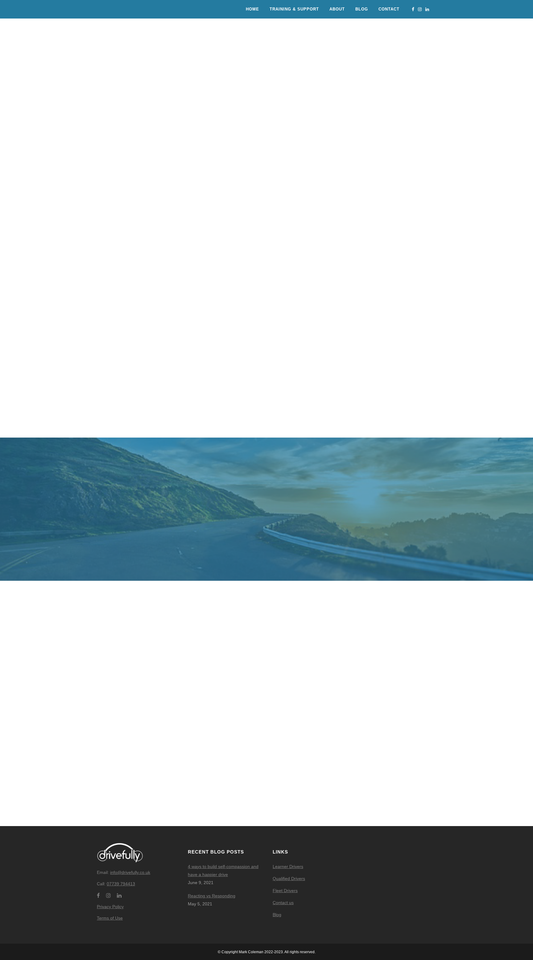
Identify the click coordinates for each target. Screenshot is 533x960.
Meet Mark (266, 719)
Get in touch (383, 719)
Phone (162, 172)
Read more (150, 719)
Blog (277, 914)
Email (200, 172)
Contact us (283, 902)
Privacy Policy (110, 906)
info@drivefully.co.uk (130, 872)
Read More (150, 380)
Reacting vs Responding (211, 895)
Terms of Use (110, 918)
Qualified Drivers (289, 878)
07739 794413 (121, 883)
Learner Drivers (288, 866)
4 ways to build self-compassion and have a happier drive (223, 870)
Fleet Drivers (285, 890)
